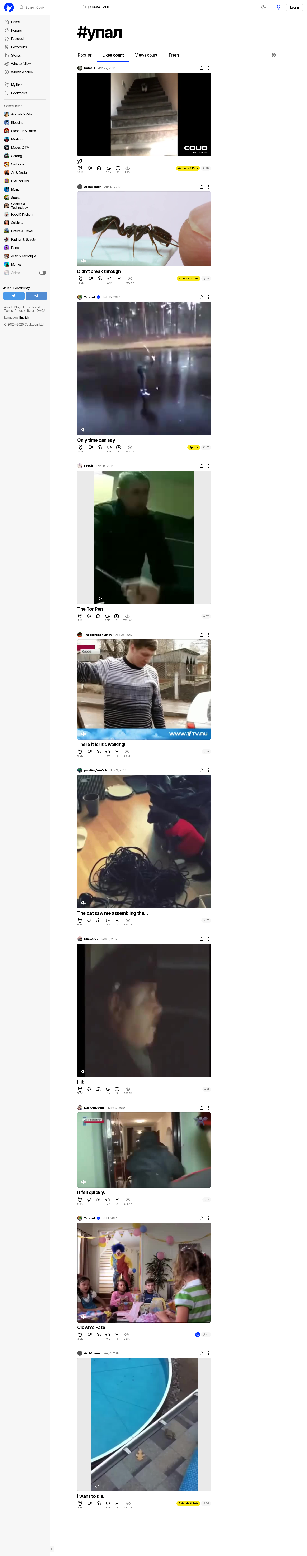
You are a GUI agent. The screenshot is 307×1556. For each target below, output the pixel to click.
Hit (80, 1082)
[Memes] (25, 264)
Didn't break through (99, 271)
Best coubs (19, 47)
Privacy (20, 310)
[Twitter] (14, 296)
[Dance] (25, 248)
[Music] (25, 189)
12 (206, 616)
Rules (31, 310)
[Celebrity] (25, 222)
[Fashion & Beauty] (25, 239)
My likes (16, 85)
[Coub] (9, 7)
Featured (17, 39)
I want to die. (90, 1496)
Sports (193, 447)
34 (206, 1503)
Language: (16, 317)
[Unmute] (83, 261)
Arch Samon (92, 186)
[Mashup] (25, 139)
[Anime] (25, 273)
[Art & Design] (25, 172)
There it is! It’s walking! (101, 744)
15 (206, 751)
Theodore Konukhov (98, 634)
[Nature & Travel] (25, 231)
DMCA (41, 310)
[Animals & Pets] (25, 114)
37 (206, 1334)
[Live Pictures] (25, 181)
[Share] (201, 68)
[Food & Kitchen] (25, 214)
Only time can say (96, 440)
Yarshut (89, 297)
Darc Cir (89, 68)
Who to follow (21, 64)
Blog (17, 307)
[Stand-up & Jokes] (25, 131)
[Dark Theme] (263, 7)
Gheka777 (91, 939)
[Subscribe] (42, 273)
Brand (36, 307)
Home (15, 22)
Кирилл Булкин (94, 1107)
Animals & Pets (188, 168)
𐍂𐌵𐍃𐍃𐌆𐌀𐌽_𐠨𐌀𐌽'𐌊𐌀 (95, 770)
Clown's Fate (91, 1327)
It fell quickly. (91, 1192)
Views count (146, 55)
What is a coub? (22, 72)
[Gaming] (25, 156)
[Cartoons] (25, 164)
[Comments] (98, 168)
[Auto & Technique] (25, 256)
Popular (16, 30)
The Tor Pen (90, 609)
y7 (79, 161)
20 (206, 168)
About (8, 307)
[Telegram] (36, 296)
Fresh (174, 55)
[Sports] (25, 197)
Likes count (113, 55)
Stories (16, 55)
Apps (26, 307)
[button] (275, 55)
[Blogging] (25, 122)
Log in (294, 7)
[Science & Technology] (25, 206)
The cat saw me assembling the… (112, 913)
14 (206, 278)
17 (206, 920)
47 (206, 447)
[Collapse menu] (52, 1549)
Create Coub (99, 7)
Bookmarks (19, 93)
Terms (8, 310)
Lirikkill (88, 465)
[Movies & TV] (25, 147)
